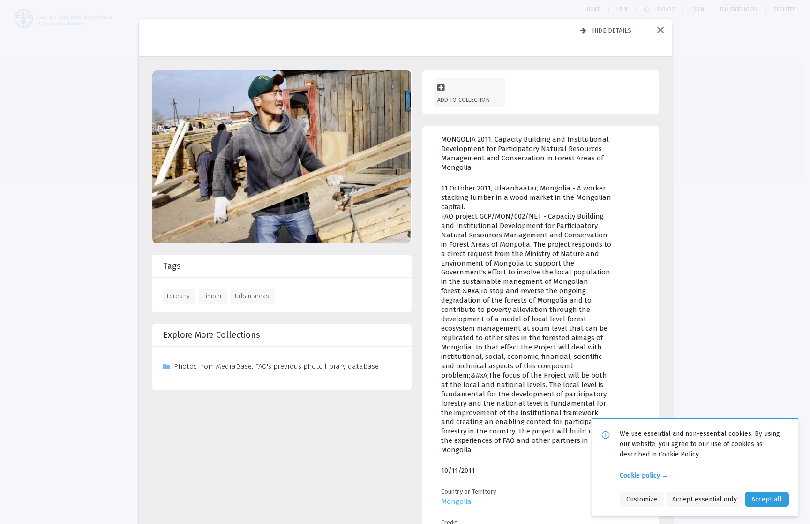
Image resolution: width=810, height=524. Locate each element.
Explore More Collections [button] (211, 335)
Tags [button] (172, 266)
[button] (660, 30)
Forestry (178, 296)
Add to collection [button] (463, 99)
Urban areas (252, 296)
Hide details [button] (612, 30)
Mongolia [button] (456, 501)
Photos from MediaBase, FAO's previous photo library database (276, 366)
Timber (212, 296)
